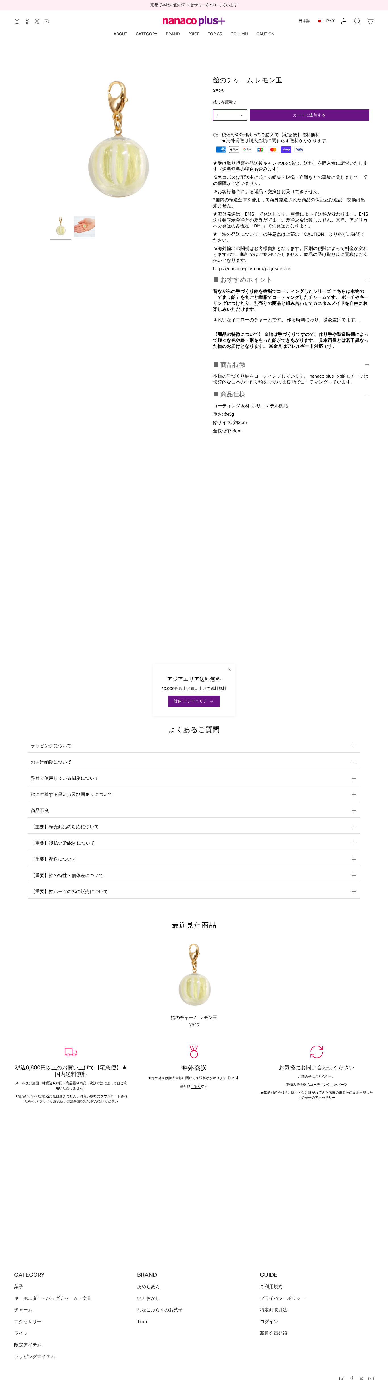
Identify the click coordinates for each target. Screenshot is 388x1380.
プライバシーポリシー (282, 1298)
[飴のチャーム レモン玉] (194, 976)
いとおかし (148, 1298)
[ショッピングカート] (370, 21)
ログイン (269, 1321)
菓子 (18, 1286)
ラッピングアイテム (34, 1356)
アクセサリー (27, 1321)
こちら (320, 1077)
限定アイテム (27, 1345)
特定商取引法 (273, 1310)
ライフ (21, 1333)
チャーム (23, 1310)
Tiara (142, 1321)
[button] (357, 21)
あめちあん (148, 1286)
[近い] (230, 670)
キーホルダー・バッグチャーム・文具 (52, 1298)
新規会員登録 (273, 1333)
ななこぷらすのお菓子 (160, 1310)
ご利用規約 (271, 1286)
